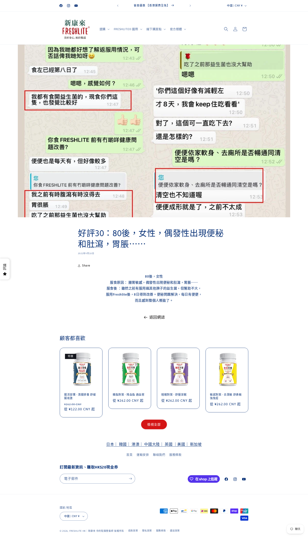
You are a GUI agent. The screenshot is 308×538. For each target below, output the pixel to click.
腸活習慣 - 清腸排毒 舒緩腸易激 (80, 396)
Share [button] (86, 265)
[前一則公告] (117, 6)
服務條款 (175, 454)
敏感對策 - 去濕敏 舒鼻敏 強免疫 (226, 396)
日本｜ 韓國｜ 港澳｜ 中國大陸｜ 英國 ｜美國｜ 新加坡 (154, 444)
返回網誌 (157, 317)
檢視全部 (154, 424)
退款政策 (133, 530)
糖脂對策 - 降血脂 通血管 (128, 394)
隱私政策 (147, 530)
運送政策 (175, 530)
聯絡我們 (159, 454)
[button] (104, 29)
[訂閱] (130, 479)
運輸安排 (143, 454)
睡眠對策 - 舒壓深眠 (174, 394)
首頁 (129, 454)
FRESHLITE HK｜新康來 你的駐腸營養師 (91, 531)
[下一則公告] (190, 6)
